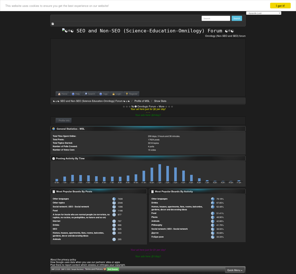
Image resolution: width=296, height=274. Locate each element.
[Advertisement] (148, 66)
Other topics (59, 202)
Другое (155, 232)
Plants (154, 217)
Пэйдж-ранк (157, 236)
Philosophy (156, 224)
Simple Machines (77, 269)
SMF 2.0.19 (55, 269)
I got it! (280, 5)
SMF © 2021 (65, 269)
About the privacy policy (63, 259)
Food (55, 210)
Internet (56, 220)
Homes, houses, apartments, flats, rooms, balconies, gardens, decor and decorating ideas (78, 234)
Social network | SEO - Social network (71, 206)
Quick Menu (234, 270)
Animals (57, 239)
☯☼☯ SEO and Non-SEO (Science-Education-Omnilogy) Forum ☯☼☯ (91, 101)
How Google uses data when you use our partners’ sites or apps (85, 262)
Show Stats (160, 101)
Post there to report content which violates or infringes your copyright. (88, 264)
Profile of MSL (142, 101)
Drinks (56, 224)
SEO (55, 228)
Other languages (61, 198)
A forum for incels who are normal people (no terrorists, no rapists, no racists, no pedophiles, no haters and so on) (81, 216)
